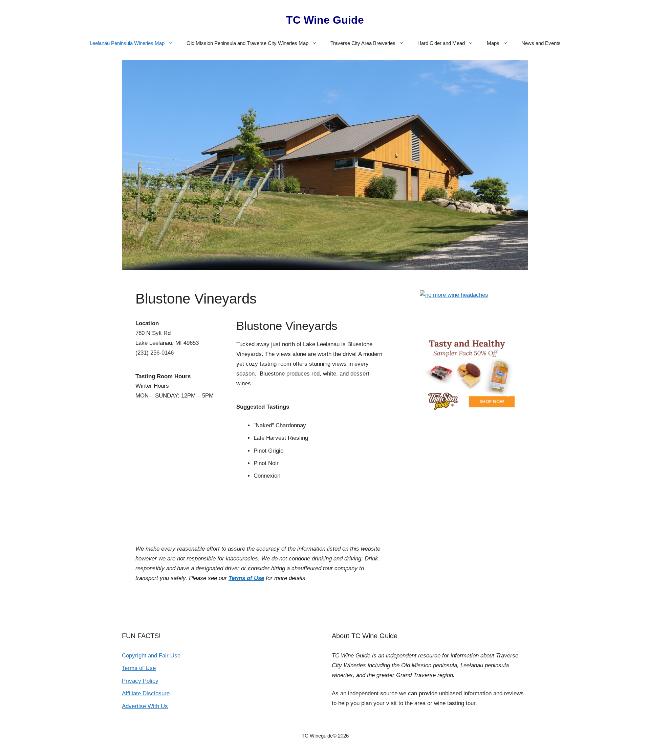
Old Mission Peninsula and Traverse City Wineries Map (247, 43)
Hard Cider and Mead (441, 43)
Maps (493, 43)
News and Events (541, 43)
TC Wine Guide (325, 20)
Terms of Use (246, 578)
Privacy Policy (140, 681)
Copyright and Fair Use (151, 655)
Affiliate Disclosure (146, 693)
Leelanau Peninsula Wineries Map (127, 43)
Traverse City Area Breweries (362, 43)
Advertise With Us (145, 706)
